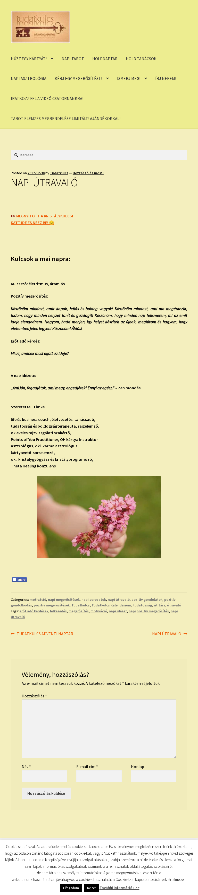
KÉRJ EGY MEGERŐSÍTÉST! (78, 78)
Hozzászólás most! (88, 173)
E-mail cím (87, 766)
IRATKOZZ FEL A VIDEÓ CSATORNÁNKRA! (47, 98)
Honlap (137, 766)
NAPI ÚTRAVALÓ (166, 634)
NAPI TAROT (73, 58)
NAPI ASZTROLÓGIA (28, 78)
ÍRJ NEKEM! (165, 78)
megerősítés (79, 611)
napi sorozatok (93, 599)
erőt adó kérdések (34, 611)
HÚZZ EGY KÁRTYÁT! (29, 58)
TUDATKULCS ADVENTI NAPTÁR (44, 634)
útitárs (159, 605)
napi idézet (118, 611)
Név (26, 766)
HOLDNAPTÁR (105, 58)
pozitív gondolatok (146, 599)
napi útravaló (119, 599)
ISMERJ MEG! (128, 78)
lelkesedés (58, 611)
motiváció (38, 599)
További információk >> (119, 887)
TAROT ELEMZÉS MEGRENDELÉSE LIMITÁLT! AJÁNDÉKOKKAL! (65, 118)
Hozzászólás (34, 695)
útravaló (174, 605)
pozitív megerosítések (52, 605)
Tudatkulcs (59, 173)
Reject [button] (91, 888)
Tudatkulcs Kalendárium (111, 605)
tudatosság (142, 605)
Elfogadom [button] (71, 888)
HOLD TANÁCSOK (141, 58)
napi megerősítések (64, 599)
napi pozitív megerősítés (149, 611)
